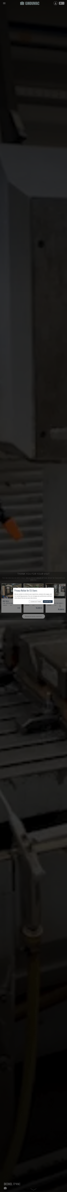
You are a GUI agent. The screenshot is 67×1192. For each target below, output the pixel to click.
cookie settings (35, 601)
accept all (47, 601)
